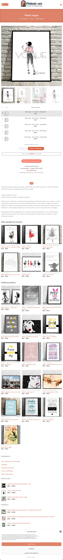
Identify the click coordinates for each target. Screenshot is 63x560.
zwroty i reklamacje (7, 471)
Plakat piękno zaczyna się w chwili (10, 274)
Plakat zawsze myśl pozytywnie (9, 419)
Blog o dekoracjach (7, 474)
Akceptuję (31, 544)
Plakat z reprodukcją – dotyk (50, 392)
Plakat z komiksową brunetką (30, 336)
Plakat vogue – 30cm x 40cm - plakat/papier (36, 124)
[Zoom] (3, 84)
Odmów (31, 549)
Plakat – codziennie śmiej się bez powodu (31, 308)
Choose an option (35, 107)
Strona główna (23, 19)
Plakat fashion (25, 274)
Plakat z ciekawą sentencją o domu (52, 364)
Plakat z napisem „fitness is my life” (10, 392)
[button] (60, 531)
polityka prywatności (31, 557)
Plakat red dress (26, 247)
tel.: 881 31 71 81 (31, 170)
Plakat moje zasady (48, 419)
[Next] (58, 56)
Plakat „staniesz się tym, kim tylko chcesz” (52, 308)
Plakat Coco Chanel (48, 274)
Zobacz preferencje (31, 553)
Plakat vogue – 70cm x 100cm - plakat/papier (35, 137)
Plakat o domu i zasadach (50, 336)
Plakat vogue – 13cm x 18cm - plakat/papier (35, 112)
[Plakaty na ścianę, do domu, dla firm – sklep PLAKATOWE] (31, 4)
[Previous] (4, 56)
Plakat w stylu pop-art (28, 392)
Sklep (31, 19)
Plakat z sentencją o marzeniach (30, 419)
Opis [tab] (31, 183)
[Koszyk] (61, 4)
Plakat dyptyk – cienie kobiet (9, 307)
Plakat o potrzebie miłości (29, 364)
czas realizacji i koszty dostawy (10, 461)
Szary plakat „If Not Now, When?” (10, 336)
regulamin (4, 464)
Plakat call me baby (6, 447)
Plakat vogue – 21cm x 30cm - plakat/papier (35, 118)
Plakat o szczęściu (6, 364)
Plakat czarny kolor (48, 247)
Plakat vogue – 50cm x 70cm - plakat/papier (36, 130)
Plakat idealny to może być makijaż (10, 247)
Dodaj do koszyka (36, 148)
